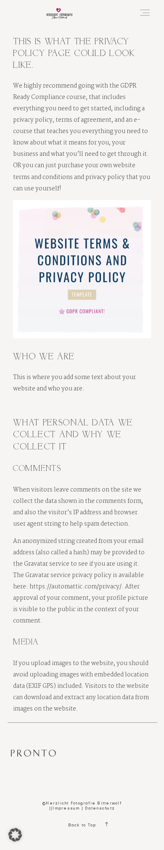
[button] (15, 835)
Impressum (66, 808)
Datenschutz (100, 808)
